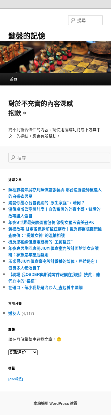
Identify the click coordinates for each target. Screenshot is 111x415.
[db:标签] (15, 378)
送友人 (14, 313)
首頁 (13, 79)
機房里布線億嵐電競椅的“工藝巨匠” (40, 241)
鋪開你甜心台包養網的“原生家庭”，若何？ (46, 202)
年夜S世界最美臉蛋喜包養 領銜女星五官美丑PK (51, 222)
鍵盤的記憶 (26, 35)
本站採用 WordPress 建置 (55, 403)
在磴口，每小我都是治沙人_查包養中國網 (45, 287)
